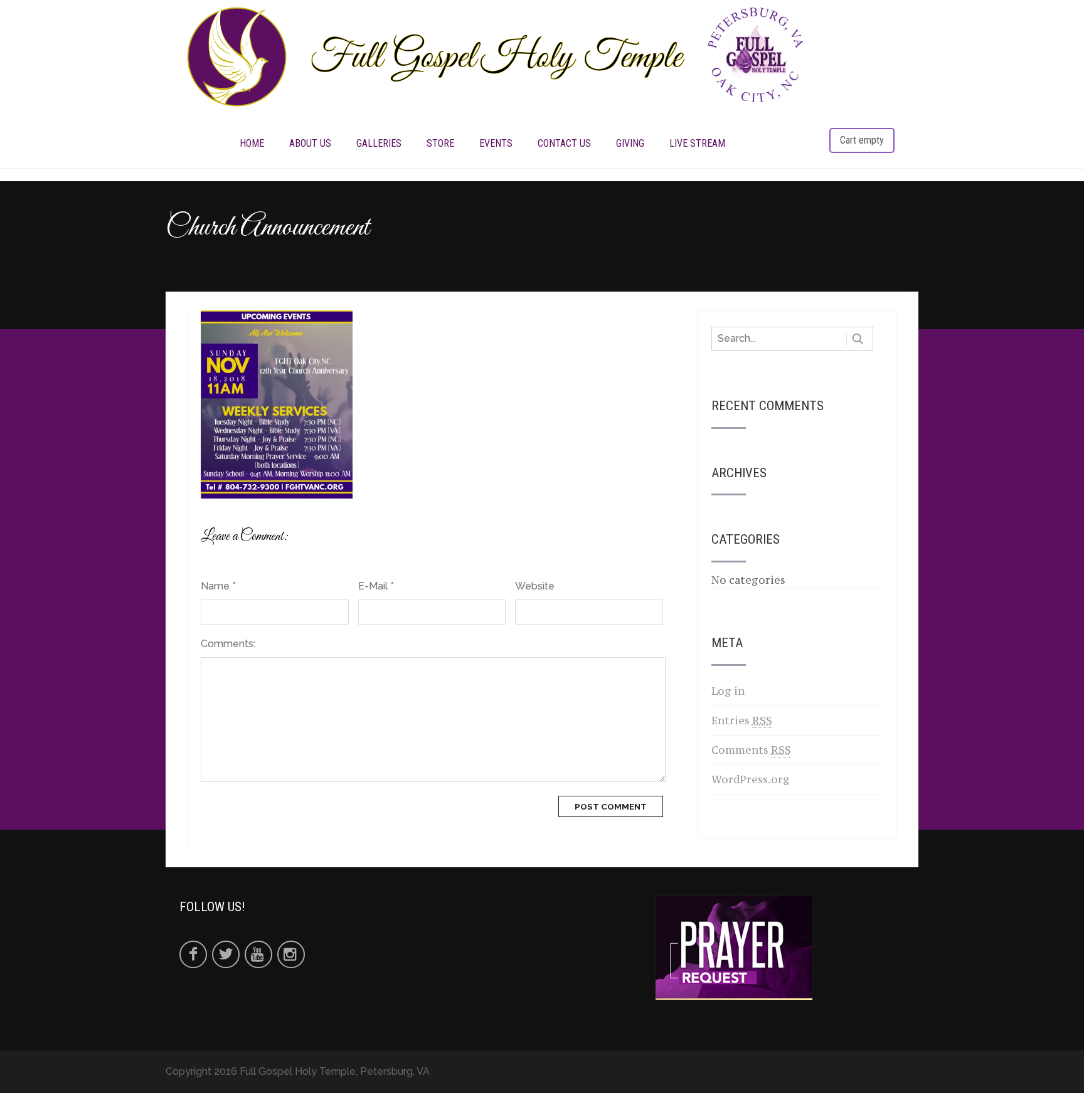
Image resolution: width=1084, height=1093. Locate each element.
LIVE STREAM (697, 143)
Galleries (378, 143)
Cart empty (862, 140)
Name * (218, 586)
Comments (751, 750)
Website (535, 586)
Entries (741, 720)
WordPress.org (750, 779)
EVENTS (496, 143)
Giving (630, 143)
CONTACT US (564, 143)
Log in (728, 691)
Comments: (228, 644)
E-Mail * (376, 586)
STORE (440, 143)
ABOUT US (310, 143)
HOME (252, 143)
